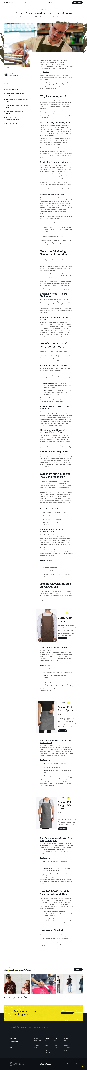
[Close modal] (80, 509)
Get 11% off (40, 552)
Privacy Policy (41, 548)
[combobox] (59, 535)
